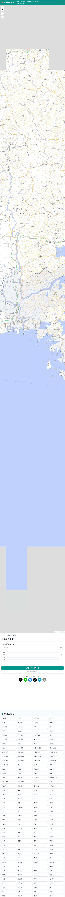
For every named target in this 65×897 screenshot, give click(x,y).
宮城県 (8, 635)
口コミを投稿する (33, 668)
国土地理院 (62, 632)
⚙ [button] (2, 17)
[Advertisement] (32, 696)
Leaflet (57, 632)
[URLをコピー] (44, 680)
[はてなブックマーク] (39, 680)
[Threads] (35, 680)
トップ (3, 635)
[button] (2, 7)
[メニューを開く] (62, 2)
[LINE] (25, 680)
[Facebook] (30, 680)
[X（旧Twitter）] (21, 680)
